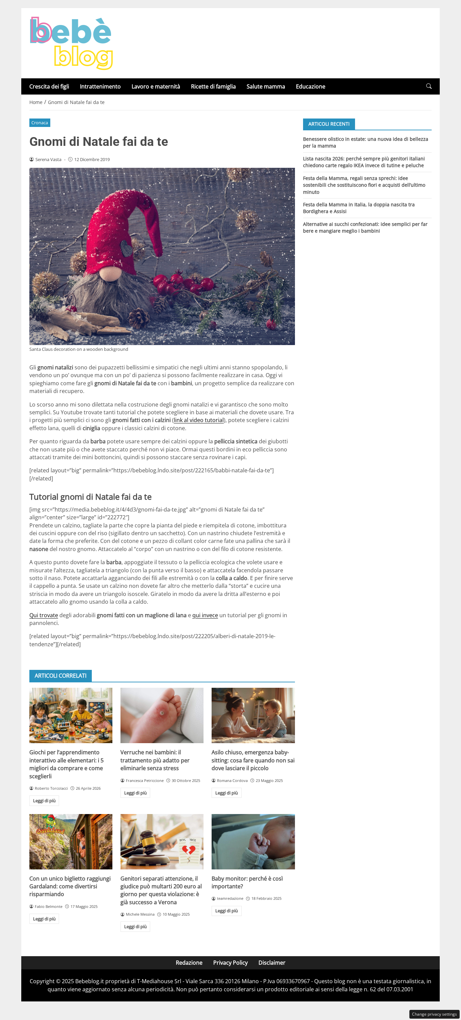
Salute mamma (266, 86)
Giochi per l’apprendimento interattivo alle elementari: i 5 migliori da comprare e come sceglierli (66, 764)
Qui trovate (43, 615)
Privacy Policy (230, 962)
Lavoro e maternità (156, 86)
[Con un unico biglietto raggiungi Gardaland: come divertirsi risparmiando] (70, 841)
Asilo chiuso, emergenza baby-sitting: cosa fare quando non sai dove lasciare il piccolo (253, 760)
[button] (429, 86)
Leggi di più (44, 800)
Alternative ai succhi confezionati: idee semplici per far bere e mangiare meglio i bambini (365, 227)
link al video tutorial (199, 420)
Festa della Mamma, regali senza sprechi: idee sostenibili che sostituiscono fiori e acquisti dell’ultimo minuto (364, 185)
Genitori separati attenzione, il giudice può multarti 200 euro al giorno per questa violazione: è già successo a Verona (161, 890)
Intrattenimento (100, 86)
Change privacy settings (434, 1014)
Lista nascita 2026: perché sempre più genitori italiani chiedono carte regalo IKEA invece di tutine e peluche (364, 161)
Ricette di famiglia (213, 86)
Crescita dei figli (49, 86)
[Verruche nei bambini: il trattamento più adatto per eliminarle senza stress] (162, 715)
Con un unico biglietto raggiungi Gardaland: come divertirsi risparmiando (70, 886)
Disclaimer (272, 962)
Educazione (310, 86)
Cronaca (39, 123)
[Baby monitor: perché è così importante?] (253, 841)
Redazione (189, 962)
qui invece (205, 615)
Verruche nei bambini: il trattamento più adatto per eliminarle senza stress (155, 760)
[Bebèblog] (71, 42)
